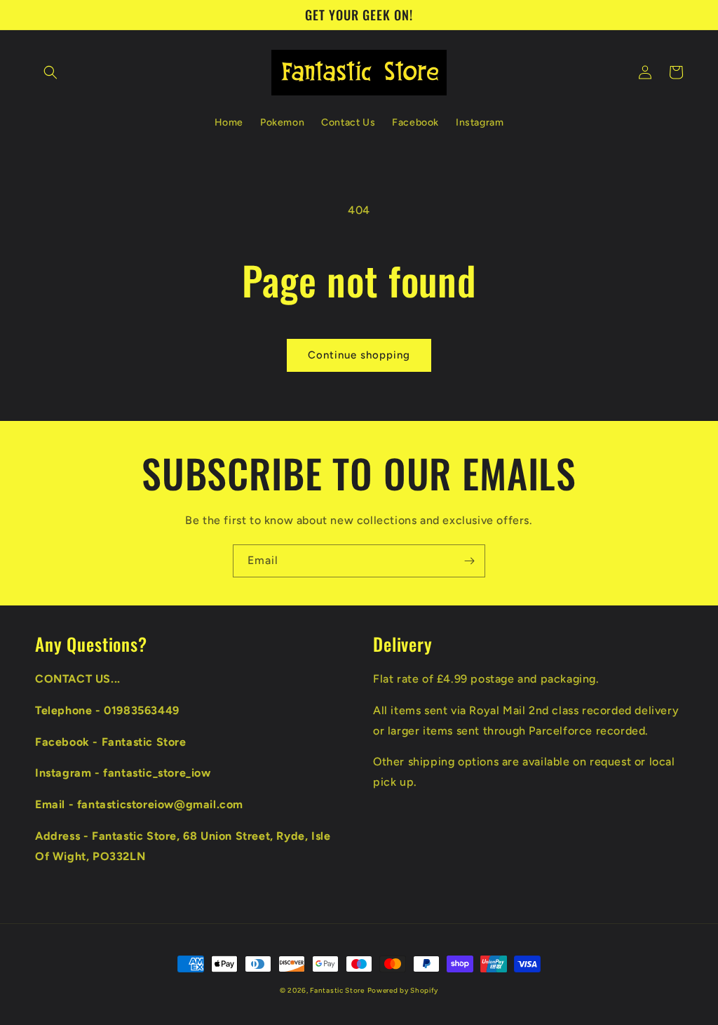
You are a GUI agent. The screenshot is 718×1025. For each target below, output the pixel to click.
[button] (50, 72)
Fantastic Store (337, 990)
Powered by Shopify (403, 990)
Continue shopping (359, 355)
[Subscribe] (469, 560)
